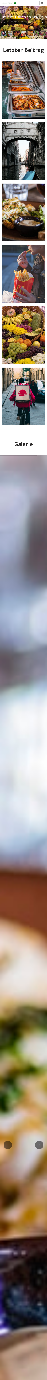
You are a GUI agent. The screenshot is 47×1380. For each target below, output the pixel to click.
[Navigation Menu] (42, 3)
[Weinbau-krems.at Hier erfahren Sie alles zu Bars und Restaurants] (9, 3)
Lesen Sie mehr (15, 22)
